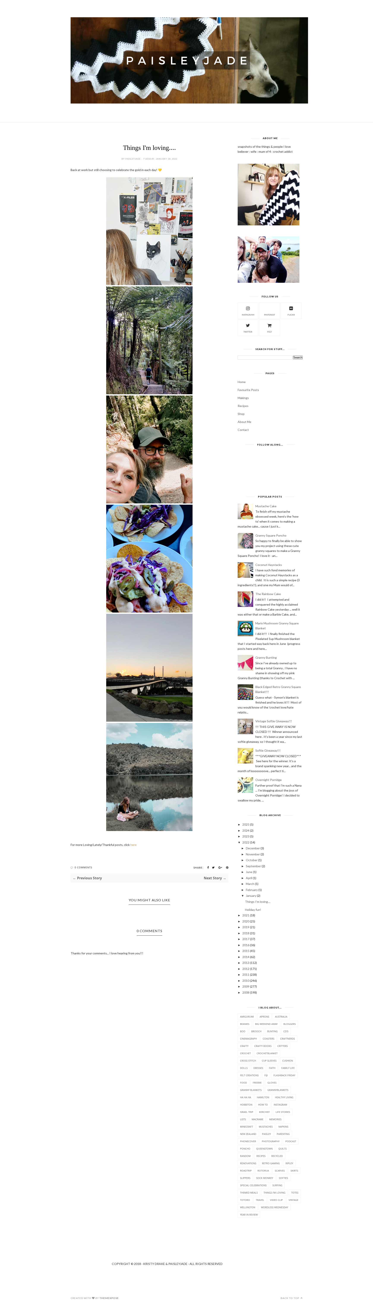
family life (288, 1068)
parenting (283, 1134)
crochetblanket (267, 1053)
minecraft (246, 1126)
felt (269, 331)
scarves (280, 1170)
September (253, 866)
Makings (243, 398)
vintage (293, 1200)
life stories (283, 1112)
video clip (276, 1200)
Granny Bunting (266, 657)
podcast (290, 1141)
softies (283, 1178)
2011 (245, 974)
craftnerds (287, 1038)
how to (263, 1104)
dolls (244, 1068)
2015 (245, 951)
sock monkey (264, 1178)
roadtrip (246, 1170)
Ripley (289, 1163)
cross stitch (248, 1060)
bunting (272, 1031)
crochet (245, 1053)
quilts (282, 1148)
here (133, 845)
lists (243, 1119)
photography (271, 1141)
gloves (272, 1082)
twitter (247, 331)
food (243, 1082)
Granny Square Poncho (270, 535)
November (253, 854)
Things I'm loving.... (257, 901)
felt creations (249, 1075)
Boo (242, 1031)
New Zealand (248, 1134)
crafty (244, 1046)
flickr (291, 314)
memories (275, 1119)
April (249, 878)
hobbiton (246, 1104)
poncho (245, 1148)
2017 (245, 939)
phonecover (248, 1141)
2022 (245, 842)
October (252, 860)
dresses (258, 1068)
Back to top (290, 1298)
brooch (256, 1031)
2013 (245, 963)
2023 (245, 836)
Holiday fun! (253, 909)
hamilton (263, 1097)
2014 (245, 957)
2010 (245, 980)
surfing (277, 1185)
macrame (257, 1119)
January (251, 895)
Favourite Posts (248, 390)
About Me (244, 422)
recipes (261, 1156)
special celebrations (253, 1185)
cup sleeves (269, 1060)
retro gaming (271, 1163)
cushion (287, 1060)
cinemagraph (248, 1038)
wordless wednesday (274, 1207)
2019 (245, 927)
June (249, 872)
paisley (266, 1134)
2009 (245, 986)
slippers (245, 1178)
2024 (245, 830)
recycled (277, 1156)
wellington (247, 1207)
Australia (281, 1016)
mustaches (266, 1126)
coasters (268, 1038)
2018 (245, 933)
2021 (245, 915)
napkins (283, 1126)
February (252, 890)
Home (242, 382)
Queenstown (264, 1148)
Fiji (266, 1075)
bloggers (289, 1024)
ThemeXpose (109, 1298)
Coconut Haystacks (268, 565)
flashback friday (284, 1075)
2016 (245, 945)
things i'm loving (274, 1192)
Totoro (245, 1200)
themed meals (249, 1192)
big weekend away (266, 1024)
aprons (264, 1016)
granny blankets (251, 1090)
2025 (245, 824)
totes (294, 1192)
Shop (241, 414)
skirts (294, 1170)
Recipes (243, 406)
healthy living (284, 1097)
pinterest (269, 314)
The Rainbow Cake (268, 594)
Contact (243, 430)
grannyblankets (277, 1090)
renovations (248, 1163)
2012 (245, 969)
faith (272, 1068)
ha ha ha (245, 1097)
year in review (249, 1214)
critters (282, 1046)
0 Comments (83, 867)
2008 (245, 992)
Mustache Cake (266, 506)
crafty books (263, 1046)
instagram (248, 314)
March (250, 884)
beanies (244, 1024)
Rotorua (263, 1170)
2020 (245, 921)
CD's (285, 1031)
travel (260, 1200)
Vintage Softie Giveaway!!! (273, 721)
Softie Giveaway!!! (268, 750)
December (253, 848)
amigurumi (247, 1016)
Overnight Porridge (268, 780)
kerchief (264, 1112)
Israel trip (246, 1112)
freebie (257, 1082)
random (245, 1156)
